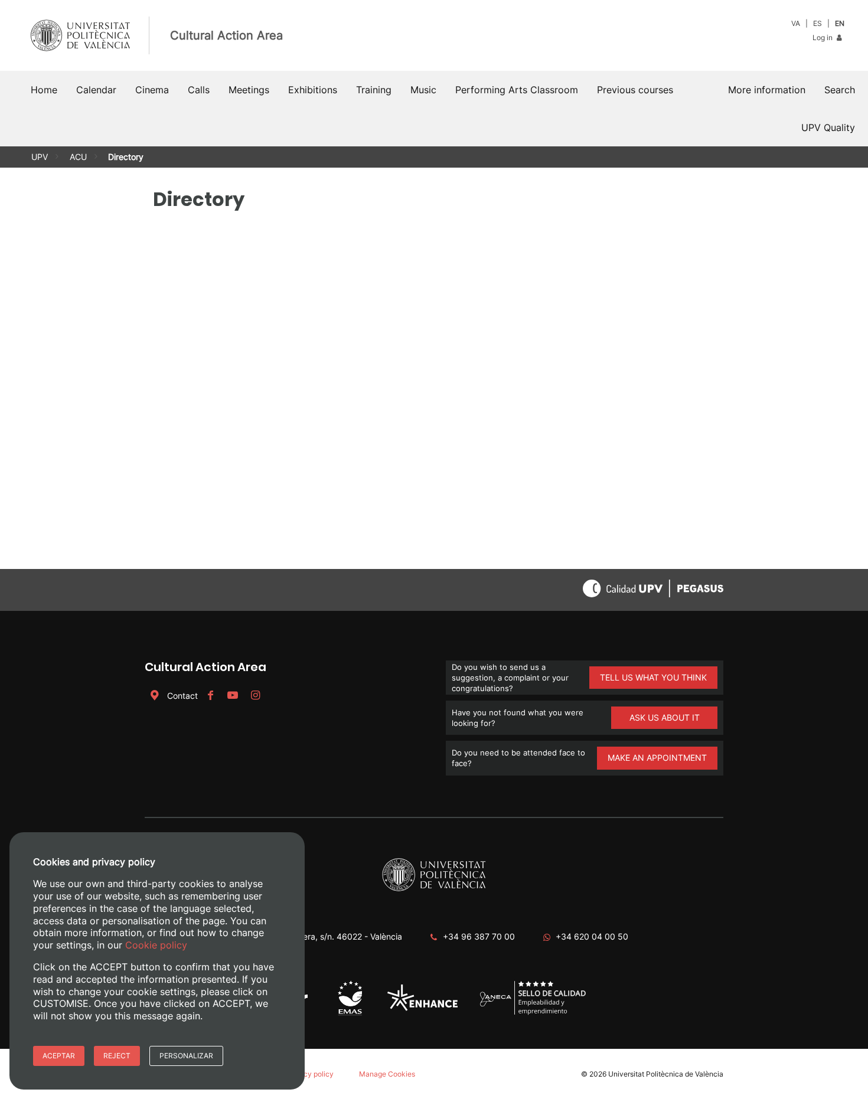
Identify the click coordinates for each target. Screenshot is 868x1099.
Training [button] (373, 90)
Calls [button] (199, 90)
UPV (39, 157)
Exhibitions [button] (312, 90)
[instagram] (255, 696)
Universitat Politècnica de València (665, 1073)
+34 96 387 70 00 (479, 936)
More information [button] (766, 90)
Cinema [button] (152, 90)
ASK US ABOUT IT (664, 717)
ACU (78, 157)
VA (795, 23)
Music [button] (423, 90)
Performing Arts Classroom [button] (516, 90)
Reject (116, 1055)
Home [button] (44, 90)
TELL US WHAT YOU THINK (653, 677)
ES (817, 23)
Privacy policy (310, 1073)
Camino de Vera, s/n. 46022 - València (328, 936)
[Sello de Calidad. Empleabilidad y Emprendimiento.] (533, 1012)
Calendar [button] (96, 90)
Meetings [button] (249, 90)
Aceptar (59, 1055)
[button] (839, 90)
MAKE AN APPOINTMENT (657, 758)
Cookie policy (156, 945)
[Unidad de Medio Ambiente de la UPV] (350, 1014)
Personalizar (186, 1055)
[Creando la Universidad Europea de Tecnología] (422, 1008)
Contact (182, 696)
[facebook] (210, 696)
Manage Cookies (387, 1073)
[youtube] (233, 696)
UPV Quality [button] (828, 127)
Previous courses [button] (635, 90)
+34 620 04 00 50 (592, 936)
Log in (823, 37)
